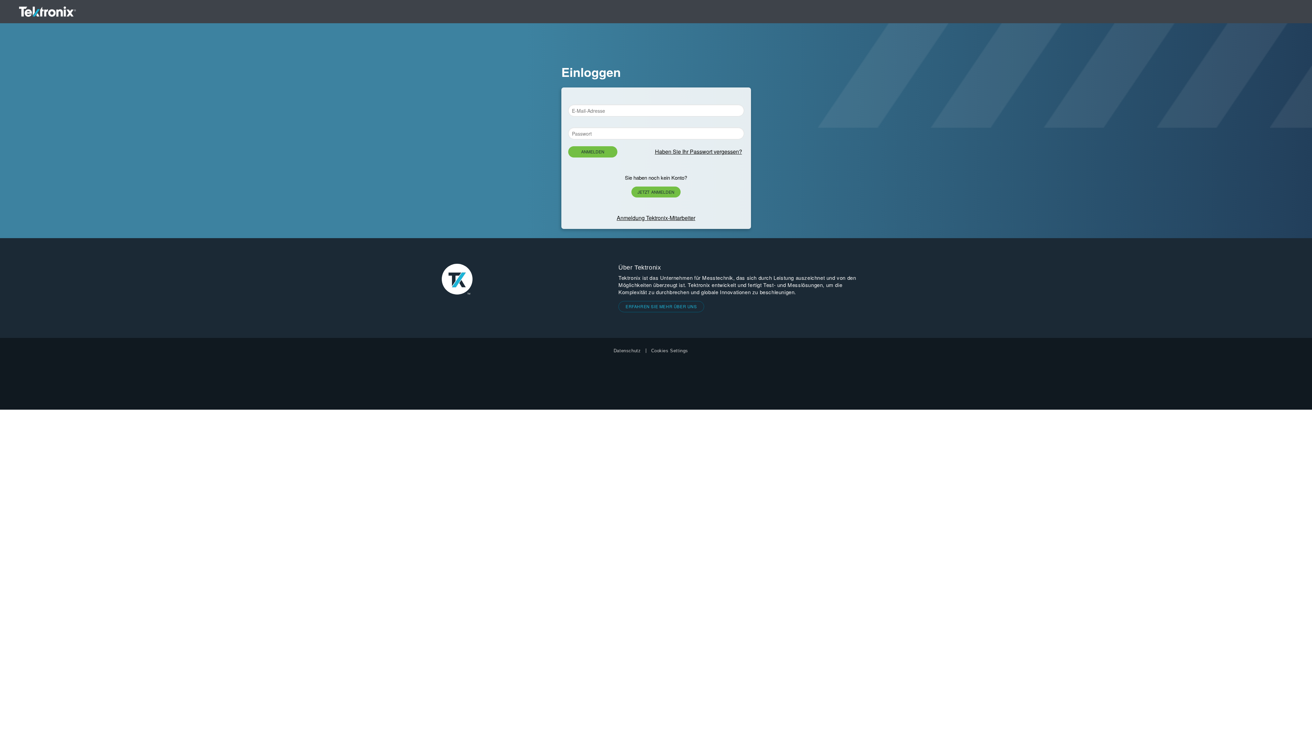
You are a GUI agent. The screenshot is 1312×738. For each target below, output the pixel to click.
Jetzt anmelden (656, 192)
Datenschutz (627, 350)
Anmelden (592, 151)
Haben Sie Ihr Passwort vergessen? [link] (698, 151)
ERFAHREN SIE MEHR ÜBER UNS (661, 306)
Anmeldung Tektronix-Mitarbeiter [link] (656, 218)
